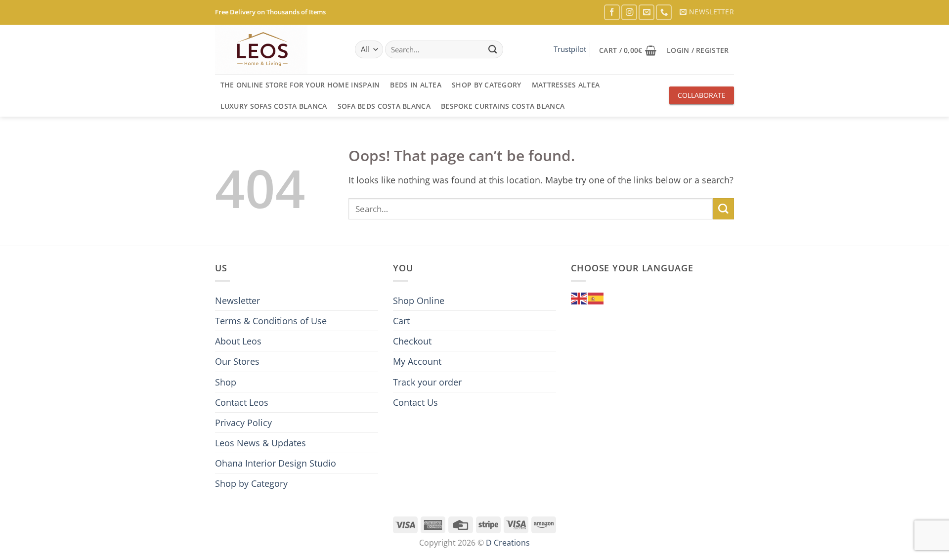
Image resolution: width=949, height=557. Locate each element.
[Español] (596, 297)
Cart (401, 321)
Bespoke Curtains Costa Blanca (502, 106)
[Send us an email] (646, 12)
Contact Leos (241, 402)
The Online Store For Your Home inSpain (300, 84)
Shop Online (418, 300)
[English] (579, 297)
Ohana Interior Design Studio (275, 463)
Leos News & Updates (260, 443)
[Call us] (664, 12)
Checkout (412, 341)
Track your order (427, 382)
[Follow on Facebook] (612, 12)
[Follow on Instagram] (629, 12)
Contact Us (415, 402)
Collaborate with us (702, 97)
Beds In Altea (415, 84)
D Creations (508, 542)
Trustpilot (570, 49)
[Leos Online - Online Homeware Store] (264, 49)
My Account (417, 361)
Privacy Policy (243, 422)
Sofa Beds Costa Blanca (384, 106)
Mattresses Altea (566, 84)
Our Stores (237, 361)
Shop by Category (486, 84)
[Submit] (492, 50)
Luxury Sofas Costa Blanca (273, 106)
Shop (225, 382)
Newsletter (237, 300)
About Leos (238, 341)
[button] (707, 12)
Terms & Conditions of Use (271, 321)
